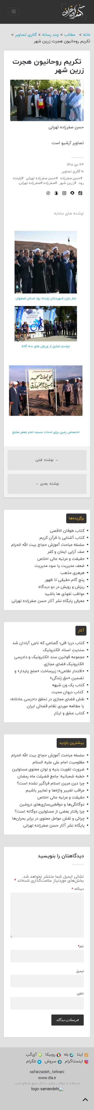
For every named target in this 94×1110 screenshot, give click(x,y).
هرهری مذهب (72, 573)
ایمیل (80, 971)
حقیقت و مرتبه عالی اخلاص (60, 559)
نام (81, 946)
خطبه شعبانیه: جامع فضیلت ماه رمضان (51, 776)
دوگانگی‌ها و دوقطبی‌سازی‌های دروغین (52, 804)
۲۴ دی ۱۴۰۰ (75, 164)
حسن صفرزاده (70, 178)
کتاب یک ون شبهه (68, 685)
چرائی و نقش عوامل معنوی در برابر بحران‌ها (48, 818)
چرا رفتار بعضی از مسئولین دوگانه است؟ (49, 811)
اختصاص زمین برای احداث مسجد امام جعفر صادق (45, 432)
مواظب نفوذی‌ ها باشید (64, 594)
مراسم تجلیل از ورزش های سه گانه (46, 346)
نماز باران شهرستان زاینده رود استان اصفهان (46, 298)
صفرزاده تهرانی (29, 183)
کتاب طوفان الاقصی (67, 531)
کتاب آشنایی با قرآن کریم (61, 538)
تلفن (80, 993)
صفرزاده (49, 183)
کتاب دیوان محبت (68, 692)
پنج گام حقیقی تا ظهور (64, 580)
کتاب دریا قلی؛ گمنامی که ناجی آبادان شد (48, 643)
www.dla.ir (47, 1078)
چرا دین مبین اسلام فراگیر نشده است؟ (50, 783)
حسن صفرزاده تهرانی (41, 178)
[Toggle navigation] (14, 11)
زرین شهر (66, 183)
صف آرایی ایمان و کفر (65, 552)
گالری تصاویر (71, 171)
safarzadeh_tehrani (47, 1072)
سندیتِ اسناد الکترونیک (63, 650)
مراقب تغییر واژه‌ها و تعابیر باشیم (55, 790)
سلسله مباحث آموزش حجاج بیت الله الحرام (47, 545)
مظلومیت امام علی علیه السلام (58, 762)
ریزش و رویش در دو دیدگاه (61, 587)
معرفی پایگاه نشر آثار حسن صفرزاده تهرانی (48, 601)
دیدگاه (78, 889)
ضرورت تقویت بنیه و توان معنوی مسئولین (48, 769)
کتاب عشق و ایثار (69, 713)
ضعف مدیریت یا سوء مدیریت (59, 566)
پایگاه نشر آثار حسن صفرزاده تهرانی (53, 825)
